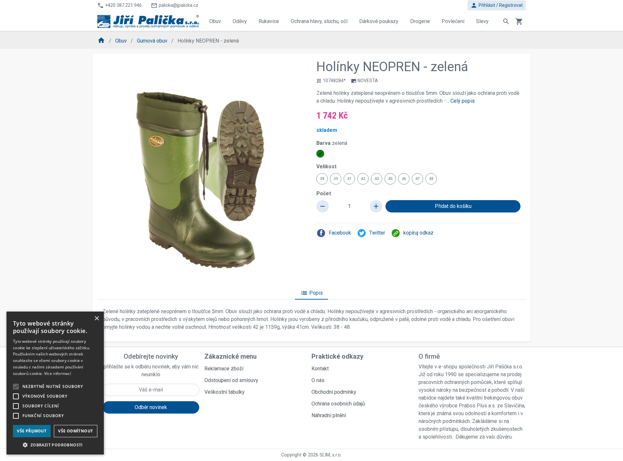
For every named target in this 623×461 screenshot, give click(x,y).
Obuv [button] (215, 21)
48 (431, 178)
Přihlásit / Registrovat (496, 5)
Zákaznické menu (230, 356)
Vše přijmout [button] (31, 431)
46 (404, 178)
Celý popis (462, 101)
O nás (318, 380)
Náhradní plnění (329, 415)
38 (322, 178)
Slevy (482, 21)
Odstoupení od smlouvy (231, 380)
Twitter (377, 233)
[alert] (55, 383)
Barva (331, 143)
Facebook (340, 233)
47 (417, 178)
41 (349, 178)
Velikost (326, 166)
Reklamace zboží (223, 368)
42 (363, 178)
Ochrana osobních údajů (338, 404)
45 (390, 178)
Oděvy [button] (240, 21)
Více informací (57, 373)
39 (336, 178)
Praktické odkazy (337, 356)
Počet (323, 193)
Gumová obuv (153, 41)
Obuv (121, 41)
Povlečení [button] (453, 21)
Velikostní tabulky (224, 392)
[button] (55, 445)
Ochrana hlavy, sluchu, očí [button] (319, 21)
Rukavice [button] (269, 21)
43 (376, 178)
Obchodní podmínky (334, 392)
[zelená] (320, 154)
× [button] (96, 318)
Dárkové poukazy (378, 21)
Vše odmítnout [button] (75, 431)
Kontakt (320, 368)
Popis (311, 293)
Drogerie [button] (420, 21)
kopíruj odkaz (418, 233)
